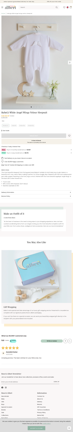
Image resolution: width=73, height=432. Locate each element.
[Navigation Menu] (2, 7)
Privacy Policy (41, 412)
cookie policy (46, 423)
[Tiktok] (9, 387)
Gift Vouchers (41, 407)
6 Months (31, 125)
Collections (4, 415)
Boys (2, 404)
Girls (2, 402)
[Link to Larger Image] (36, 62)
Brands (3, 410)
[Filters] (65, 341)
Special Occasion (6, 407)
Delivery (39, 402)
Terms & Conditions (43, 410)
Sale (2, 412)
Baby (2, 399)
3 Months (22, 125)
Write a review (52, 341)
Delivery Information (7, 192)
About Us (40, 399)
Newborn (5, 125)
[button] (71, 7)
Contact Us (40, 396)
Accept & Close (36, 428)
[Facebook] (2, 387)
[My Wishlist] (64, 7)
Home (3, 13)
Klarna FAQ (40, 415)
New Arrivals (5, 396)
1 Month (14, 125)
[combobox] (39, 7)
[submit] (56, 7)
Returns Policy (5, 196)
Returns (39, 404)
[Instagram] (6, 387)
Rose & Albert (10, 7)
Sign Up (56, 382)
